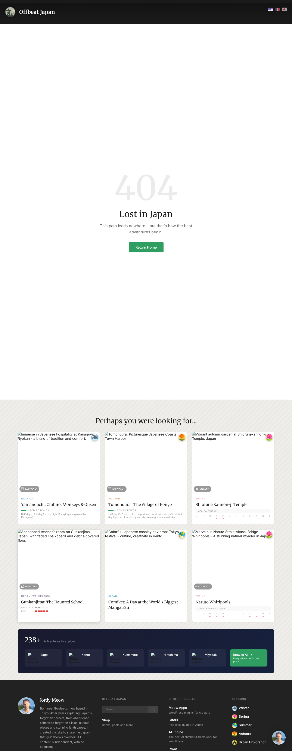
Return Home (146, 247)
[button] (279, 738)
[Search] (153, 709)
